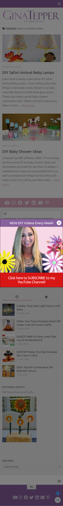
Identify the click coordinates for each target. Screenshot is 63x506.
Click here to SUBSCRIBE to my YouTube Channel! (31, 280)
